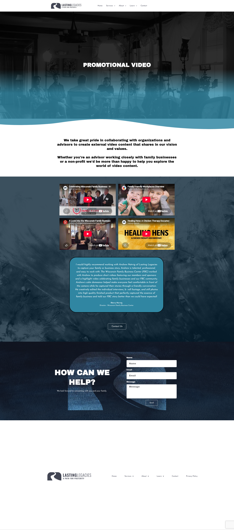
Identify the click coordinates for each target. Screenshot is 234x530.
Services (109, 6)
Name (129, 358)
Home (100, 6)
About (121, 6)
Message (131, 382)
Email (129, 370)
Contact (144, 6)
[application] (114, 6)
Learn (132, 6)
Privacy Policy (191, 476)
